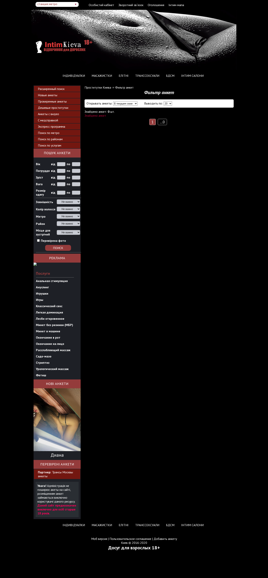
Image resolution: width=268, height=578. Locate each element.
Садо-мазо (43, 356)
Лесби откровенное (50, 319)
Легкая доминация (49, 312)
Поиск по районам (50, 139)
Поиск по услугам (49, 145)
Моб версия (99, 539)
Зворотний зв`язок (131, 5)
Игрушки (42, 293)
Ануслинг (42, 287)
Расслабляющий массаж (53, 350)
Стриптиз (42, 363)
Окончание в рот (48, 337)
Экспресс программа (51, 126)
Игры (39, 300)
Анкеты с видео (48, 114)
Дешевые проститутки (53, 108)
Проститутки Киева (98, 87)
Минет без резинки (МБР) (54, 325)
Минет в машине (48, 331)
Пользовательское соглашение (130, 539)
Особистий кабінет (101, 5)
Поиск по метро (48, 133)
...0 (162, 122)
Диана (57, 455)
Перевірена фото (53, 241)
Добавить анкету (165, 539)
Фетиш (41, 375)
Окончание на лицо (50, 344)
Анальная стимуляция (52, 281)
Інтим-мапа (176, 5)
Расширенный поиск (51, 89)
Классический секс (49, 306)
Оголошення (156, 5)
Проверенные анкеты (52, 101)
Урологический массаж (52, 369)
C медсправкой (48, 120)
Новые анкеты (47, 95)
